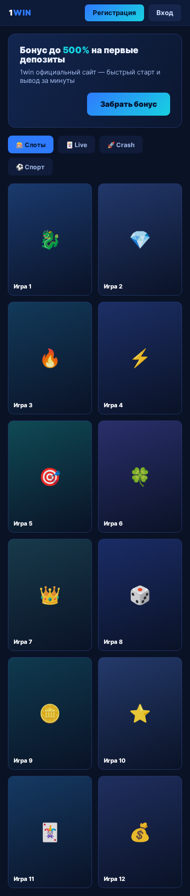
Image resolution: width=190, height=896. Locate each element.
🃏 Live (76, 144)
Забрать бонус (128, 104)
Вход (164, 12)
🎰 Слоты (31, 144)
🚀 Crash (121, 144)
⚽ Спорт (30, 167)
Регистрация (114, 12)
